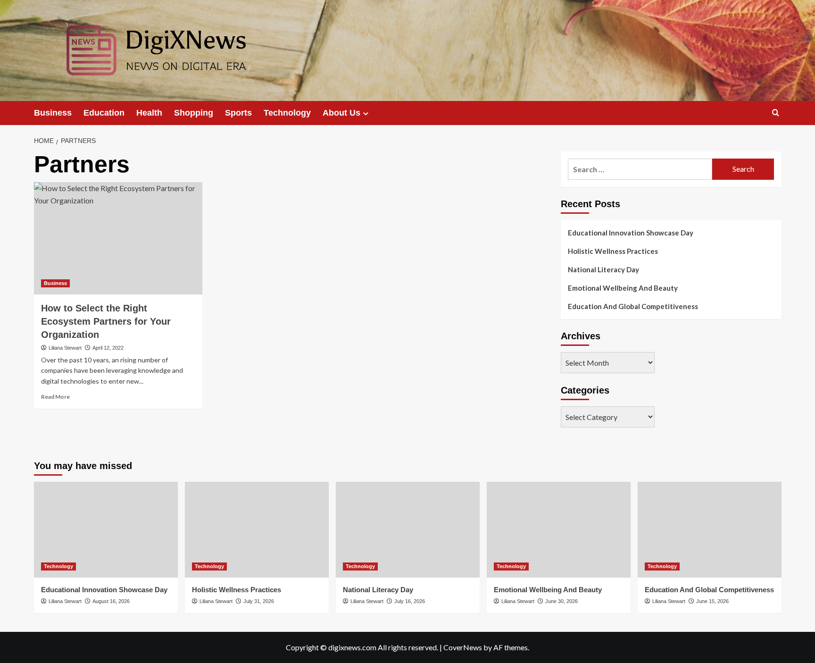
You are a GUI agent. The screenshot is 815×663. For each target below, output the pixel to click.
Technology (287, 112)
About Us (341, 112)
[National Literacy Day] (408, 530)
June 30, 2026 (561, 601)
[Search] (776, 113)
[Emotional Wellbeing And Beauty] (559, 530)
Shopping (193, 112)
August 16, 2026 (111, 601)
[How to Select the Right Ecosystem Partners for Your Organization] (118, 238)
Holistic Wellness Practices (613, 251)
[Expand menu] (365, 113)
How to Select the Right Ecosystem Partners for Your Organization (106, 321)
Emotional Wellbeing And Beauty (623, 288)
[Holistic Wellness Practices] (257, 530)
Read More (55, 396)
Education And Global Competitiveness (633, 306)
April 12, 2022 (108, 348)
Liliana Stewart (65, 348)
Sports (238, 112)
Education (104, 112)
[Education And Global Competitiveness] (710, 530)
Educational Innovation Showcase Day (630, 232)
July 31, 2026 (258, 601)
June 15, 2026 (712, 601)
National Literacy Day (603, 269)
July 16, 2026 (409, 601)
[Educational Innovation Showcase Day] (106, 530)
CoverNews (462, 647)
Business (53, 112)
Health (149, 112)
